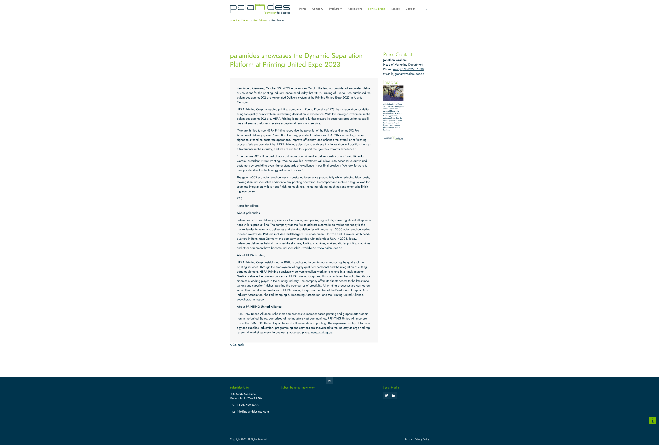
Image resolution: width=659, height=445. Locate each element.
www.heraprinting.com (251, 299)
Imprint (408, 439)
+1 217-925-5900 (248, 405)
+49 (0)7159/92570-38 (408, 69)
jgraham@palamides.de (409, 74)
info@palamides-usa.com (253, 411)
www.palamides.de (329, 248)
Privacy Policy (422, 439)
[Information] (652, 420)
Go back (238, 345)
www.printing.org (322, 332)
